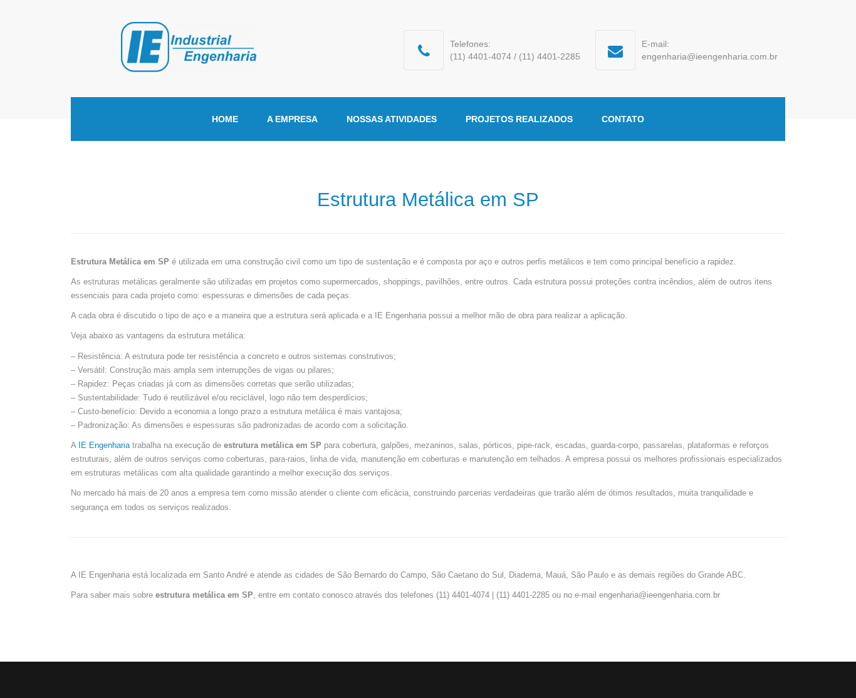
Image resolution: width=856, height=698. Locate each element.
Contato (623, 119)
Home (225, 119)
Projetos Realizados (519, 119)
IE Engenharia (105, 445)
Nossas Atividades (392, 119)
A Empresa (292, 119)
